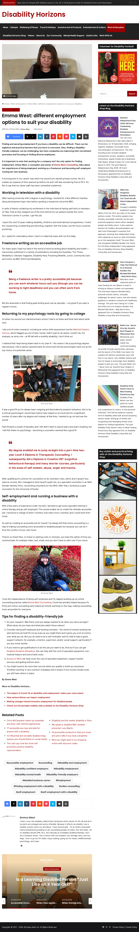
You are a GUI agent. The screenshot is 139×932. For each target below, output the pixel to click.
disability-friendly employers (63, 774)
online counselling (70, 786)
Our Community (54, 35)
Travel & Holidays (48, 27)
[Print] (86, 136)
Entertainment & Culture (94, 27)
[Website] (21, 845)
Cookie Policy (131, 927)
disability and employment (73, 762)
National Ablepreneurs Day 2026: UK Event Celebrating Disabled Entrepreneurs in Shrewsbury (128, 126)
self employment (26, 792)
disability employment (66, 768)
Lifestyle (14, 27)
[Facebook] (7, 804)
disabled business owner (37, 780)
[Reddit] (60, 136)
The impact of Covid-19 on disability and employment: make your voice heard (45, 693)
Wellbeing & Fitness (29, 27)
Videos (31, 35)
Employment (64, 780)
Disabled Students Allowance (21, 651)
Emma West (25, 129)
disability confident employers (32, 768)
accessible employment (20, 762)
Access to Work (14, 658)
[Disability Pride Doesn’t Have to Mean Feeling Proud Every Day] (108, 405)
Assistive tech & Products (69, 27)
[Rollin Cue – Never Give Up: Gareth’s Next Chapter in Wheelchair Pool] (108, 344)
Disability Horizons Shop (14, 35)
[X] (13, 804)
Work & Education (116, 27)
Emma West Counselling (66, 165)
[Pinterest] (53, 136)
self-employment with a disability (59, 792)
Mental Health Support (74, 35)
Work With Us (105, 35)
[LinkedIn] (40, 136)
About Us (40, 35)
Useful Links (92, 35)
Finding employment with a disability (34, 786)
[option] (52, 881)
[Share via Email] (79, 136)
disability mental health (28, 774)
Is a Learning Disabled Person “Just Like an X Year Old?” (52, 881)
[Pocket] (66, 136)
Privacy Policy (118, 927)
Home (6, 104)
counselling (46, 762)
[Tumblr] (47, 136)
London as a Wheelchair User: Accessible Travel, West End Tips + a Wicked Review (53, 3)
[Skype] (73, 136)
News (5, 27)
